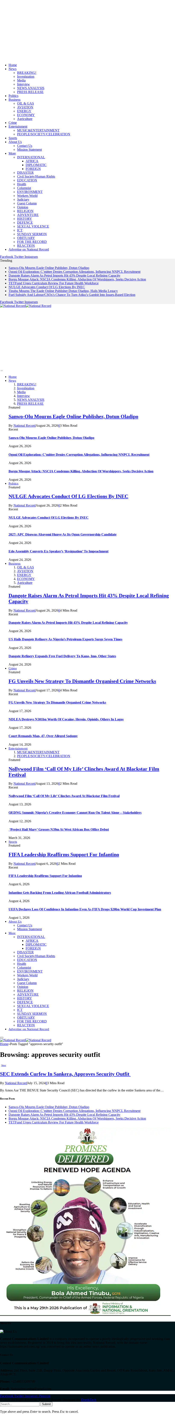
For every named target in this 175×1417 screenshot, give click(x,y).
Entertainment (18, 126)
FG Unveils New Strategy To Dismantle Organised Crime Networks (82, 681)
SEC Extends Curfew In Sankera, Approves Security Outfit (65, 1074)
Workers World (27, 195)
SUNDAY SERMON (32, 234)
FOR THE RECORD (32, 242)
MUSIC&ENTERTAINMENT (38, 130)
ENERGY (24, 111)
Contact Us (24, 146)
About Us (15, 142)
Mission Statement (29, 149)
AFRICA (32, 161)
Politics (13, 96)
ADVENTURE (28, 215)
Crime (13, 122)
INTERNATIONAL (31, 157)
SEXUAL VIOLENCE (33, 226)
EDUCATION (27, 180)
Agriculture (24, 119)
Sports (13, 138)
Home (13, 65)
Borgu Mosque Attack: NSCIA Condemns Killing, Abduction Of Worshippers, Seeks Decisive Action (77, 279)
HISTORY (24, 219)
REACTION (26, 245)
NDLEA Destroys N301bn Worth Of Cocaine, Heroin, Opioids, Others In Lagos (66, 719)
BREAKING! (26, 73)
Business (14, 99)
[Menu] (2, 370)
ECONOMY (26, 115)
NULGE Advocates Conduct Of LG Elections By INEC (47, 287)
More (12, 153)
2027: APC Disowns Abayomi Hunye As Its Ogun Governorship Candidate (63, 534)
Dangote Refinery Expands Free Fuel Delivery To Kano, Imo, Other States (62, 656)
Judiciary (23, 199)
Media (21, 80)
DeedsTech (88, 1400)
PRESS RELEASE (30, 92)
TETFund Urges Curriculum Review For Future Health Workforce (54, 283)
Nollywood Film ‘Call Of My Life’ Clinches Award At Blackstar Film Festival (64, 796)
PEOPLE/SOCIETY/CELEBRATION (43, 134)
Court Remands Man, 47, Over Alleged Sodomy (43, 736)
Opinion (22, 207)
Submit (46, 1404)
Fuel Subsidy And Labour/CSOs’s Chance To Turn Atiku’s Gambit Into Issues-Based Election (72, 295)
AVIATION (25, 107)
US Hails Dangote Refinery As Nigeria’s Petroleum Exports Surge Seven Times (65, 639)
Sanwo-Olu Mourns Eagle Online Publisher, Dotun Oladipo (49, 268)
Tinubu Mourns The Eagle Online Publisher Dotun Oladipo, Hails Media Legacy (63, 291)
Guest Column (27, 203)
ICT (20, 230)
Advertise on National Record (29, 249)
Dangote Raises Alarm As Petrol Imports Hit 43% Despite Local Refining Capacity (64, 275)
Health (21, 184)
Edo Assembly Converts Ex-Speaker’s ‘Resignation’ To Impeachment (58, 551)
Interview (23, 84)
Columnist (24, 188)
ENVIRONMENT (30, 192)
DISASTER (25, 172)
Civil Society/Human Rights (36, 176)
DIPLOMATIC (36, 165)
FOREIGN (33, 169)
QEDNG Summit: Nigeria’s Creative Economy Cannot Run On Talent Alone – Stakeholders (75, 812)
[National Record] (25, 306)
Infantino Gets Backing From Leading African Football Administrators (60, 892)
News (12, 69)
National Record (24, 425)
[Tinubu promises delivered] (85, 1314)
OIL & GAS (25, 103)
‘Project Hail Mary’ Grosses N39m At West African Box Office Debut (59, 829)
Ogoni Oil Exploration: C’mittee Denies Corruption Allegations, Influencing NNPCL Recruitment (74, 271)
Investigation (25, 76)
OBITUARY (26, 238)
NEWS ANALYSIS (30, 88)
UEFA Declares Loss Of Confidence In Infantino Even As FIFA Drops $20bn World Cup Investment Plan (85, 909)
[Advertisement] (87, 30)
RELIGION (25, 211)
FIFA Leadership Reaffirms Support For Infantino (64, 854)
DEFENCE (25, 222)
